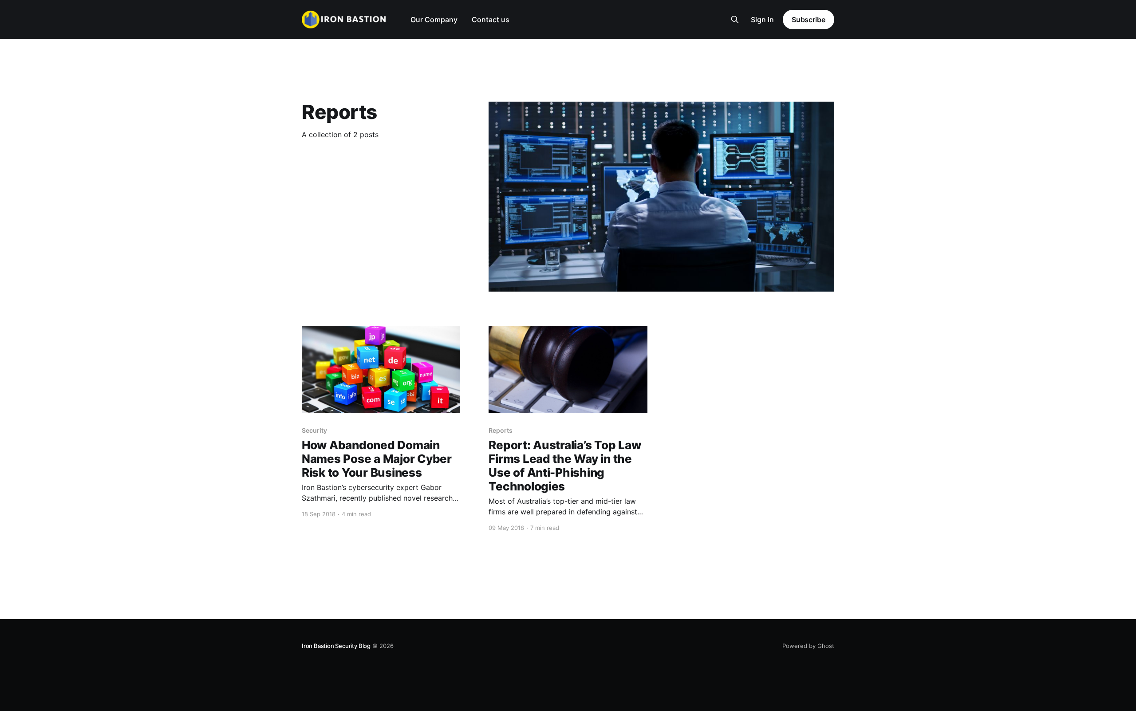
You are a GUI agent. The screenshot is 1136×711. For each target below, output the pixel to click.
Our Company (434, 19)
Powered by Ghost (808, 645)
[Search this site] (735, 19)
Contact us (490, 19)
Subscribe (808, 19)
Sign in (762, 19)
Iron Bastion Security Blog (336, 645)
